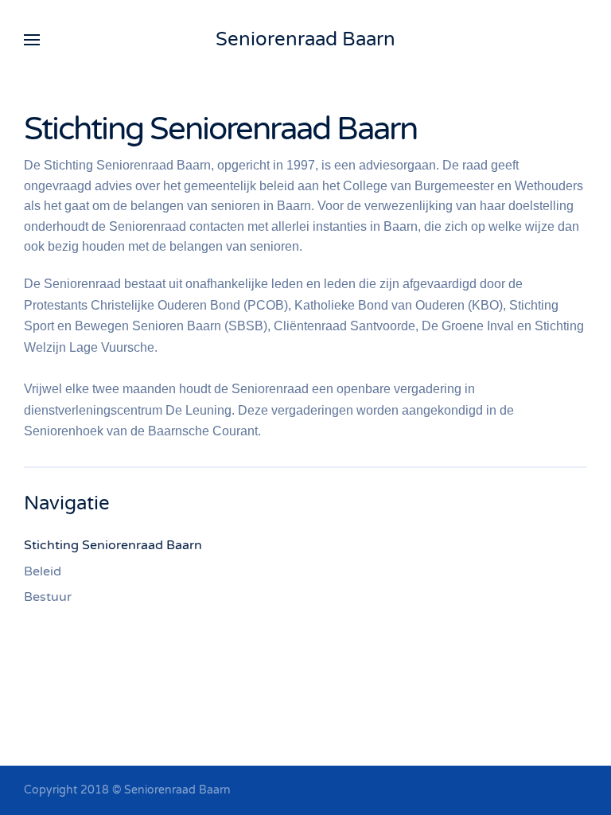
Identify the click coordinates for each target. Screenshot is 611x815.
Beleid (42, 571)
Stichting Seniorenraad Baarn (113, 545)
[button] (32, 40)
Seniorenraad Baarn (305, 39)
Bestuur (48, 597)
